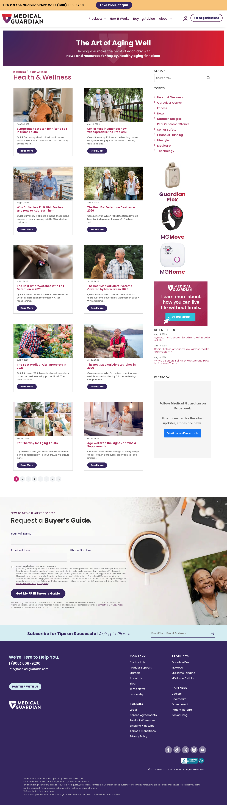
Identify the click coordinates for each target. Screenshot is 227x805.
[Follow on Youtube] (202, 749)
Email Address (20, 550)
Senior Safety (166, 130)
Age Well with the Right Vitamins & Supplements (111, 445)
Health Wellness (38, 71)
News (161, 113)
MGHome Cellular (183, 678)
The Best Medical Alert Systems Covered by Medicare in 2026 (109, 287)
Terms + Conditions (143, 731)
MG (172, 237)
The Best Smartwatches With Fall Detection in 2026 (40, 287)
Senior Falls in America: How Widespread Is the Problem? (107, 130)
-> (58, 479)
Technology (165, 151)
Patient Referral (182, 709)
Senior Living (179, 715)
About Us (136, 678)
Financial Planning (170, 135)
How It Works (119, 19)
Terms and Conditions (26, 583)
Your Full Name (21, 534)
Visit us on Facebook (182, 433)
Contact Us (137, 662)
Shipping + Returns (142, 725)
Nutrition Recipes (169, 119)
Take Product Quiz (114, 5)
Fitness (162, 108)
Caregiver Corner (169, 103)
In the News (137, 689)
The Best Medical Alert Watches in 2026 (111, 366)
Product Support (141, 667)
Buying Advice (144, 19)
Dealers (177, 694)
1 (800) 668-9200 (24, 663)
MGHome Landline (183, 673)
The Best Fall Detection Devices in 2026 (111, 209)
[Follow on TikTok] (177, 749)
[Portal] (186, 18)
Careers (135, 673)
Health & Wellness (170, 97)
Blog (132, 683)
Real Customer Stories (173, 124)
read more (26, 150)
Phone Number (80, 550)
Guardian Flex (180, 662)
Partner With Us (25, 686)
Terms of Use (102, 605)
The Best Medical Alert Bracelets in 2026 (41, 366)
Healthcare (179, 699)
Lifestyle (163, 140)
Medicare (164, 146)
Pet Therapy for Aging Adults (37, 443)
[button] (38, 593)
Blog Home (19, 71)
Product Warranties (143, 720)
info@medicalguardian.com (28, 669)
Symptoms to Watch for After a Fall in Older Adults (42, 130)
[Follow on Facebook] (168, 749)
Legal (133, 709)
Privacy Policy (43, 583)
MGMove (177, 667)
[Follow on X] (185, 749)
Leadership (137, 694)
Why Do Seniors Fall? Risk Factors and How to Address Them (40, 209)
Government (180, 704)
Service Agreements (143, 715)
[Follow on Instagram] (194, 749)
